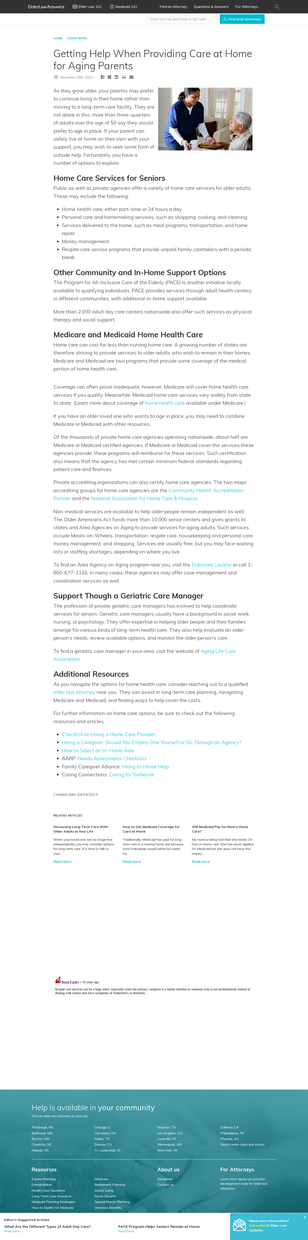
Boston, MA (40, 1139)
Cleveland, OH (105, 1133)
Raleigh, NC (40, 1150)
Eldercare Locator (212, 564)
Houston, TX (166, 1127)
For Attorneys (246, 6)
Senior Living (104, 1190)
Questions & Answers (211, 6)
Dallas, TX (102, 1139)
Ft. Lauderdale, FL (107, 1150)
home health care (165, 403)
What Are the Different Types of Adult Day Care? (47, 1226)
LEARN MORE (77, 38)
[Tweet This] (109, 77)
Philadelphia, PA (232, 1133)
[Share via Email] (131, 77)
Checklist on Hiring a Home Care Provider (108, 734)
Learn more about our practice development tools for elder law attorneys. (244, 1183)
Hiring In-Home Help (145, 766)
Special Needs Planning (112, 1202)
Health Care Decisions (48, 1190)
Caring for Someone (131, 774)
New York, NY (167, 1150)
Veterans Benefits (108, 1207)
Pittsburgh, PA (42, 1127)
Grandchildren (42, 1184)
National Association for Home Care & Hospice (144, 498)
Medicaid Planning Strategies (53, 1202)
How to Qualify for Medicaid (53, 1207)
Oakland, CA (229, 1127)
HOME (57, 38)
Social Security (105, 1196)
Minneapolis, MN (169, 1144)
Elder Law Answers (46, 6)
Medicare (101, 1179)
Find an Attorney (173, 6)
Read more (62, 861)
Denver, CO (103, 1144)
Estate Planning (44, 1179)
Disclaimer (165, 1179)
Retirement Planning (109, 1184)
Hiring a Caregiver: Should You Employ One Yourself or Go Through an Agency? (151, 742)
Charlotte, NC (42, 1144)
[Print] (124, 77)
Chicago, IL (102, 1127)
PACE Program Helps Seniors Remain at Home (159, 1226)
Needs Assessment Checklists (112, 758)
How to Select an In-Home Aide (98, 750)
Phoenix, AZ (229, 1139)
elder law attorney (74, 692)
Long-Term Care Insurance (51, 1196)
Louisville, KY (166, 1139)
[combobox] (182, 19)
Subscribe (257, 1225)
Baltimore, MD (42, 1133)
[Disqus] (154, 916)
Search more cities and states (242, 1144)
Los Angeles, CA (169, 1133)
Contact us (165, 1184)
